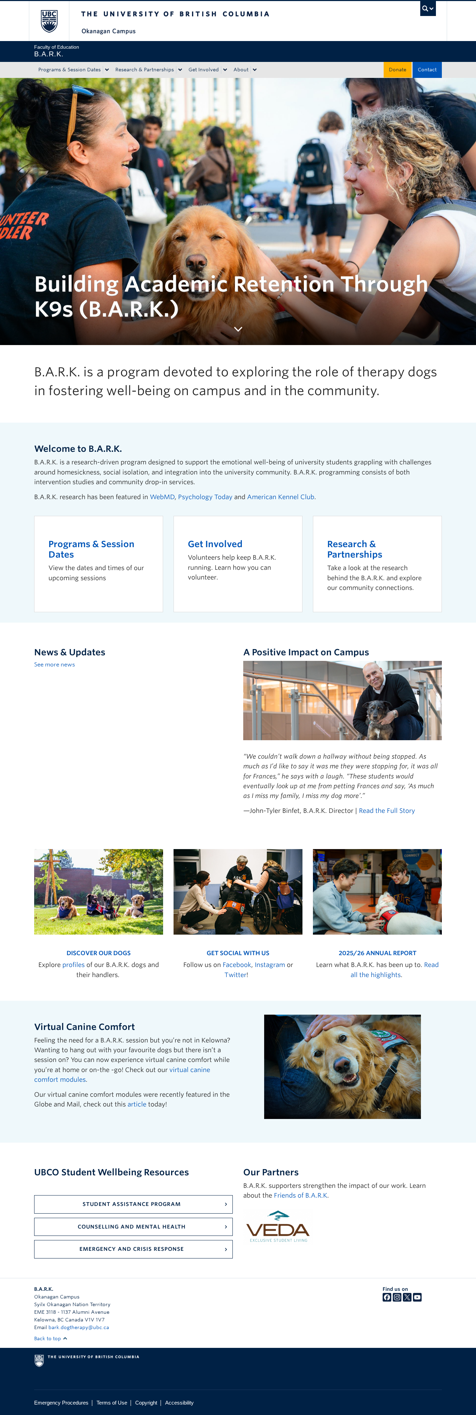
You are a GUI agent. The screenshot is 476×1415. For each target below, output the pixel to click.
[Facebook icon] (387, 1300)
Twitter (235, 974)
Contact (427, 69)
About (240, 69)
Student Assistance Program (132, 1204)
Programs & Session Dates (69, 69)
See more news (54, 664)
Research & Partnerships (144, 69)
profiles (73, 964)
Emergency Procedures (61, 1403)
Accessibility (179, 1403)
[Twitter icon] (407, 1300)
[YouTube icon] (417, 1300)
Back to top (48, 1338)
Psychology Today (205, 497)
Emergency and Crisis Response (131, 1249)
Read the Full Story (387, 810)
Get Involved (204, 69)
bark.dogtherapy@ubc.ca (78, 1327)
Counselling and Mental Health (132, 1227)
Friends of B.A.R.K (300, 1195)
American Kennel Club (280, 497)
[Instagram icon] (397, 1300)
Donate (397, 69)
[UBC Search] (428, 8)
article (137, 1104)
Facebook (237, 964)
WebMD (162, 497)
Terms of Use (112, 1403)
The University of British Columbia (49, 21)
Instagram (270, 964)
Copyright (146, 1403)
